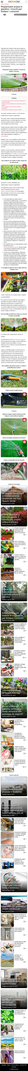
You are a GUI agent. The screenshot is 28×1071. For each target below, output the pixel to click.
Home (2, 4)
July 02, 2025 (10, 890)
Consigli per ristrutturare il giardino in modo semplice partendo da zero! (19, 736)
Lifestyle (4, 794)
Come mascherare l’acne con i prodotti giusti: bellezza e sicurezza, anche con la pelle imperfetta (20, 849)
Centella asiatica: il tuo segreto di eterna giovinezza (20, 1012)
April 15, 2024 (11, 503)
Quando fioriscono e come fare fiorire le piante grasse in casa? (19, 762)
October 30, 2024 (12, 986)
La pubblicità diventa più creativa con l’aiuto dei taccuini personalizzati (13, 1001)
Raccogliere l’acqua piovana (18, 153)
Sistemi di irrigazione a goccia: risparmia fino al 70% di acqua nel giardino (19, 571)
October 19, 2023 (11, 524)
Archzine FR (23, 1065)
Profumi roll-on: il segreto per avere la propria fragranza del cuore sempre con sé (12, 809)
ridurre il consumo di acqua (17, 339)
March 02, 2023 (11, 716)
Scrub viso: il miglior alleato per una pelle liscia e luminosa (12, 885)
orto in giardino (4, 136)
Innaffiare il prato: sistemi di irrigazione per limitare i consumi (12, 615)
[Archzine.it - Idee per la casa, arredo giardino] (14, 2)
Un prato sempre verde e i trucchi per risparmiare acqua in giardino (13, 101)
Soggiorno (5, 986)
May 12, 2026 (10, 815)
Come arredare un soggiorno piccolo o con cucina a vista (14, 981)
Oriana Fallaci (17, 14)
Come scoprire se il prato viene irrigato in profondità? (11, 107)
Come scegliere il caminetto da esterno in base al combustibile (19, 640)
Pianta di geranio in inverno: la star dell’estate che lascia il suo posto (20, 530)
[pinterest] (24, 75)
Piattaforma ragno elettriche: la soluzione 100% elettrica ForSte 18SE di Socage (19, 862)
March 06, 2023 (11, 695)
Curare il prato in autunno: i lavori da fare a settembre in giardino (20, 557)
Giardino (6, 4)
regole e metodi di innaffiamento (8, 191)
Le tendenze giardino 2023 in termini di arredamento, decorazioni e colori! (19, 723)
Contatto (4, 1065)
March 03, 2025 (10, 911)
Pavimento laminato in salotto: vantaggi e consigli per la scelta (20, 835)
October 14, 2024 (11, 1007)
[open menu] (2, 1)
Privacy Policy (15, 1065)
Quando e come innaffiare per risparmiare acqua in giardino (14, 104)
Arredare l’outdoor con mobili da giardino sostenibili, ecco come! (20, 653)
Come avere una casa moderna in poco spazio (19, 929)
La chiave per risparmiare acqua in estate (11, 109)
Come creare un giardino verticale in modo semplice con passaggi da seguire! (12, 710)
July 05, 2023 (10, 620)
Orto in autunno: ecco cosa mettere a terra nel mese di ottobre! (20, 544)
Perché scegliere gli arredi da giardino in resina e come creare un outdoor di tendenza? (20, 627)
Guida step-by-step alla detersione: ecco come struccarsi (20, 944)
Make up (4, 890)
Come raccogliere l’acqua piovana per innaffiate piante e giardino (12, 593)
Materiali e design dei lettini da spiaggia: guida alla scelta (20, 666)
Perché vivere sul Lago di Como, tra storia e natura (19, 1039)
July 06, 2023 (10, 599)
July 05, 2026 (10, 794)
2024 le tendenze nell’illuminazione (19, 1051)
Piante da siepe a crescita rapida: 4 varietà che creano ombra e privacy (11, 518)
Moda (3, 911)
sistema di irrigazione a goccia (11, 247)
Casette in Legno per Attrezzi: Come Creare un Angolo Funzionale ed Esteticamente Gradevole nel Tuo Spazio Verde (13, 494)
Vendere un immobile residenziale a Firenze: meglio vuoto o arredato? (19, 958)
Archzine (14, 1067)
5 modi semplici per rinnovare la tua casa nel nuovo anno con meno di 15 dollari (20, 822)
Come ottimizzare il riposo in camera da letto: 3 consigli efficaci (20, 917)
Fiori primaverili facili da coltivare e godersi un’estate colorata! (14, 690)
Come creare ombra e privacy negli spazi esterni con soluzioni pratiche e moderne (13, 788)
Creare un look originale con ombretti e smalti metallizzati (14, 906)
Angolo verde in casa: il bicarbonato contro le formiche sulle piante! (20, 749)
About (8, 1065)
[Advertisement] (14, 33)
